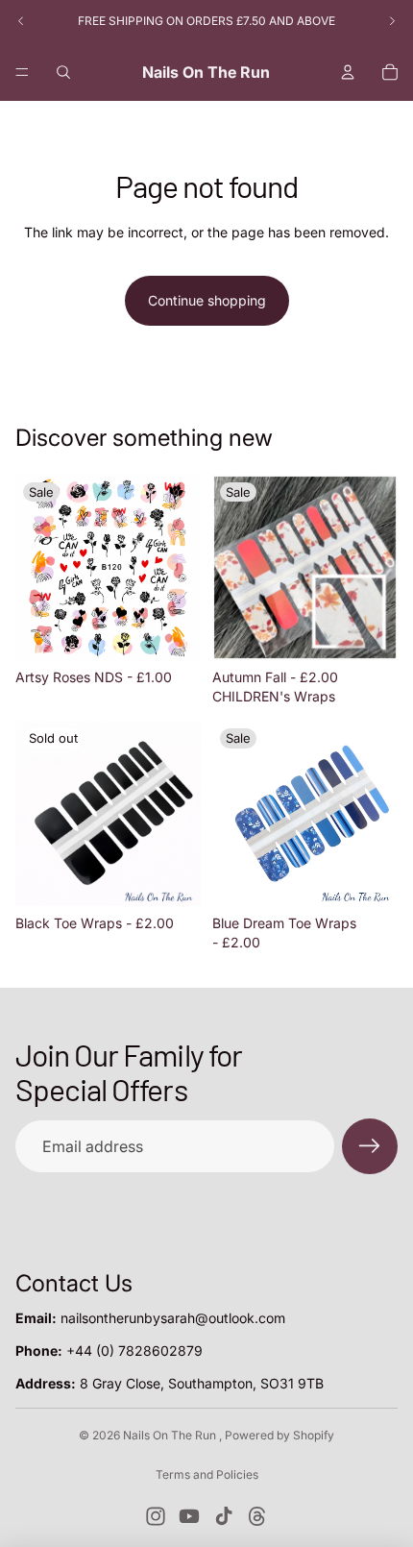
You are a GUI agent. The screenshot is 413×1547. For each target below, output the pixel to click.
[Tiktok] (223, 1516)
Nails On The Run (171, 1435)
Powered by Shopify (279, 1435)
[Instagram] (155, 1516)
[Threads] (257, 1516)
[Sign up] (370, 1146)
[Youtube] (189, 1516)
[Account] (348, 72)
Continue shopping (207, 300)
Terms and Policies (207, 1474)
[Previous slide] (21, 21)
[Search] (63, 72)
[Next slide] (392, 21)
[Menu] (22, 72)
